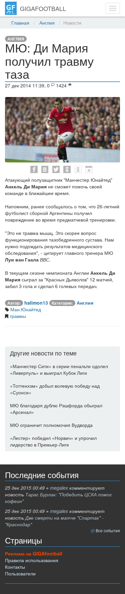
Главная (20, 22)
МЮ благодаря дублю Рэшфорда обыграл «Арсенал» (56, 408)
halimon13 (36, 302)
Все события (108, 530)
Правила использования (31, 560)
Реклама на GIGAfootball (33, 553)
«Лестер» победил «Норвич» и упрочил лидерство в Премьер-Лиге (53, 441)
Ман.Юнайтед (25, 309)
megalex (59, 487)
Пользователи (20, 573)
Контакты (15, 566)
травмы (17, 316)
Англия (47, 22)
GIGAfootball (43, 8)
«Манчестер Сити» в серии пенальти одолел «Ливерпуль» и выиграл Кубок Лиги (59, 369)
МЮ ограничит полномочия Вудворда (51, 425)
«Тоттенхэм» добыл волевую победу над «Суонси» (55, 389)
